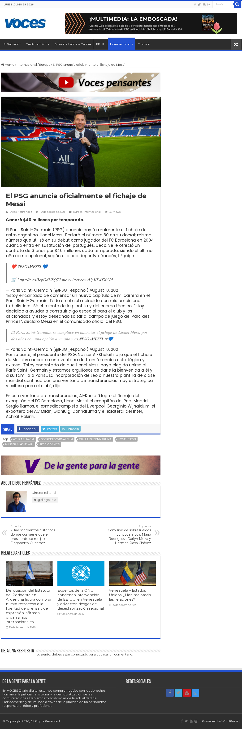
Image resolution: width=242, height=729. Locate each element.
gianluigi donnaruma (95, 439)
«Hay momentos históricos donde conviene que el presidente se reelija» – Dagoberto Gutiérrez (33, 535)
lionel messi (127, 439)
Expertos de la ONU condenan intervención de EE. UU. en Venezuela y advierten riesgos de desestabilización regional (80, 599)
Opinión (144, 44)
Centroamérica (37, 44)
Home (9, 64)
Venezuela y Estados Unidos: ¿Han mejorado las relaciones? (130, 595)
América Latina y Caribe (73, 44)
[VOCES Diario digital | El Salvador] (25, 22)
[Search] (237, 4)
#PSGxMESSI (29, 266)
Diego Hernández (21, 211)
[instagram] (209, 4)
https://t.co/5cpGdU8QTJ (39, 279)
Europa (44, 64)
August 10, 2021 (104, 290)
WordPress (229, 721)
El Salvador (12, 44)
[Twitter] (199, 4)
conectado (79, 654)
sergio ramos (49, 444)
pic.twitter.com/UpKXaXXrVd (87, 279)
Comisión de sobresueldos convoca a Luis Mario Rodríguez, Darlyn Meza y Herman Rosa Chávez (129, 535)
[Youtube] (204, 4)
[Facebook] (195, 4)
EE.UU (100, 44)
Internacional (120, 44)
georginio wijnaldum (57, 439)
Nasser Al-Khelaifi (19, 444)
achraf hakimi (24, 439)
